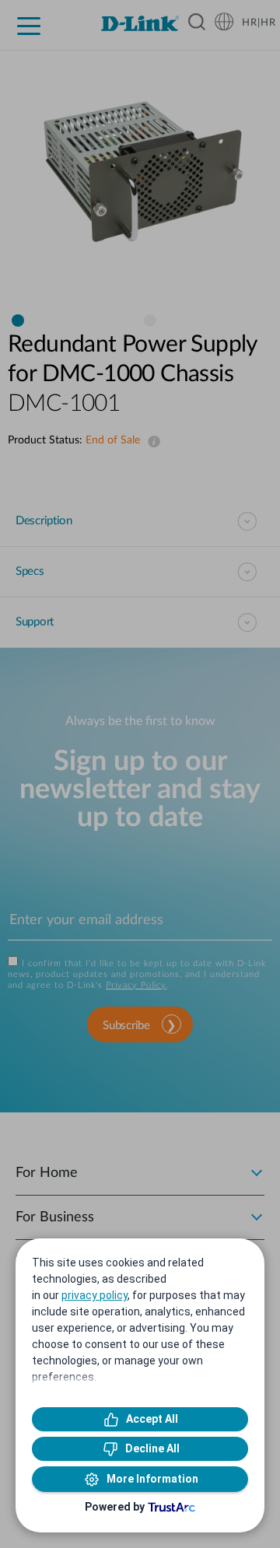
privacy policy (94, 1295)
